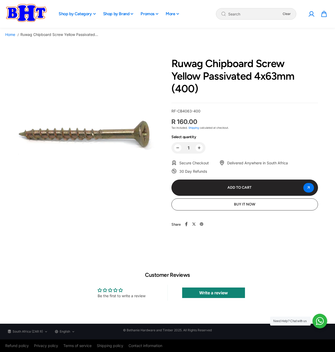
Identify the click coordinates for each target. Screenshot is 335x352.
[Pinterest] (201, 224)
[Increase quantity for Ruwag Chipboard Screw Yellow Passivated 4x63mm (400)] (199, 147)
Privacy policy (46, 345)
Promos (147, 13)
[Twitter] (194, 224)
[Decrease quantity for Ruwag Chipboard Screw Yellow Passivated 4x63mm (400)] (177, 147)
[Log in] (311, 14)
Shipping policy (110, 345)
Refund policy (17, 345)
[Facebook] (186, 224)
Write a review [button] (213, 292)
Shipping (193, 127)
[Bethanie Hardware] (26, 14)
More (170, 13)
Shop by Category (75, 13)
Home (10, 34)
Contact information (145, 345)
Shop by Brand (116, 13)
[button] (324, 14)
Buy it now (244, 204)
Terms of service (77, 345)
